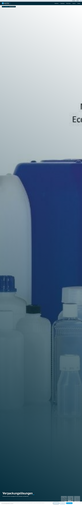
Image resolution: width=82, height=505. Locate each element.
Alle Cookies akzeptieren (69, 503)
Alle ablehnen (62, 503)
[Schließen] (81, 503)
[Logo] (6, 3)
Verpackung (6, 6)
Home (3, 6)
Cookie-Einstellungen (56, 503)
